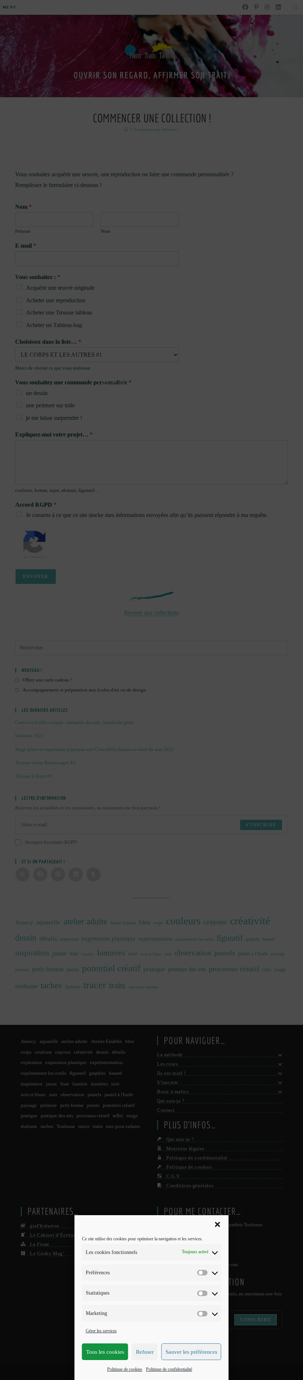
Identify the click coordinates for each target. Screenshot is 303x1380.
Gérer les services (101, 1330)
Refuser (145, 1352)
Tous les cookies (105, 1352)
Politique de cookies (124, 1369)
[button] (217, 1224)
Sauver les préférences (191, 1352)
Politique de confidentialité (169, 1369)
